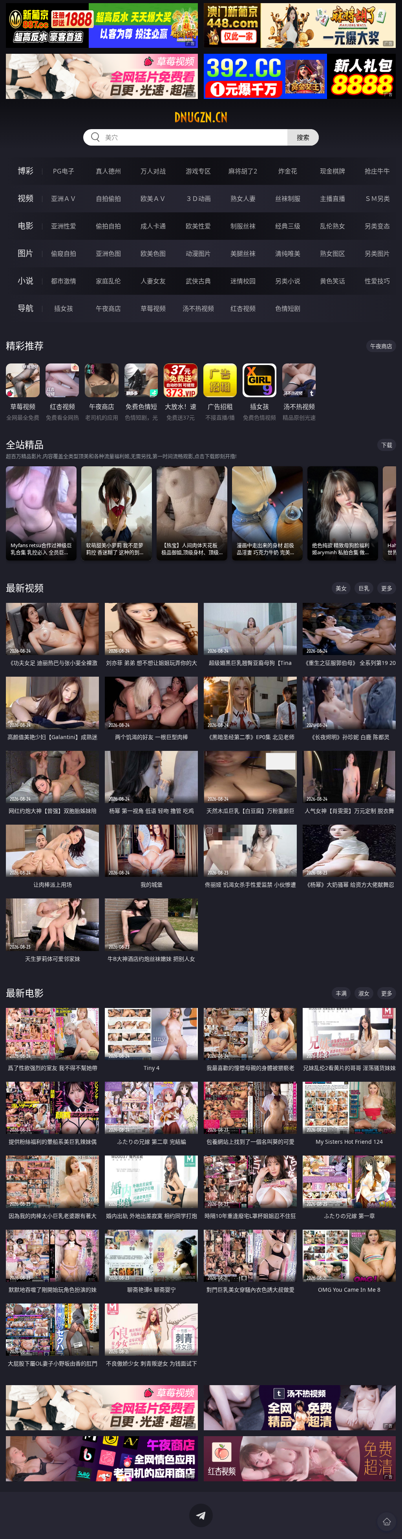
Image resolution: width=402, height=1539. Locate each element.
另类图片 (377, 253)
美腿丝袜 (243, 253)
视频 (25, 198)
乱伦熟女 (332, 226)
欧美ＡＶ (153, 198)
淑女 (363, 993)
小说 (25, 281)
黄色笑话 (332, 281)
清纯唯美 (287, 253)
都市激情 (63, 281)
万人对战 (153, 171)
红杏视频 (243, 308)
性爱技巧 (377, 281)
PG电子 (63, 171)
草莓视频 (153, 308)
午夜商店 (108, 308)
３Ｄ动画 (198, 198)
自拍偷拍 (108, 198)
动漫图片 (198, 253)
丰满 (341, 993)
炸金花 (287, 171)
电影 (25, 226)
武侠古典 (198, 281)
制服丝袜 (243, 226)
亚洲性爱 (63, 226)
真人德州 (108, 171)
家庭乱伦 (108, 281)
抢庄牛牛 (377, 171)
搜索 (303, 137)
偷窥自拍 (63, 253)
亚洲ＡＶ (63, 198)
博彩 (25, 171)
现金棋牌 (332, 171)
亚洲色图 (108, 253)
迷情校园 (243, 281)
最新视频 (25, 587)
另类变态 (377, 226)
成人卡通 (153, 226)
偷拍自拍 (108, 226)
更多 (386, 588)
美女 (341, 588)
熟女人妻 (243, 198)
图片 (25, 253)
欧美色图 (153, 253)
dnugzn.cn (201, 117)
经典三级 (287, 226)
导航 (25, 308)
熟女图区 (332, 253)
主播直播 (332, 198)
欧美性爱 (198, 226)
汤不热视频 (198, 308)
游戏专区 (198, 171)
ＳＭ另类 (377, 198)
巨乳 (363, 588)
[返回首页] (386, 1521)
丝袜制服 (287, 198)
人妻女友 (153, 281)
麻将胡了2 (242, 171)
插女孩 (63, 308)
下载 (386, 445)
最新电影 (25, 992)
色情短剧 (287, 308)
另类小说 (287, 281)
